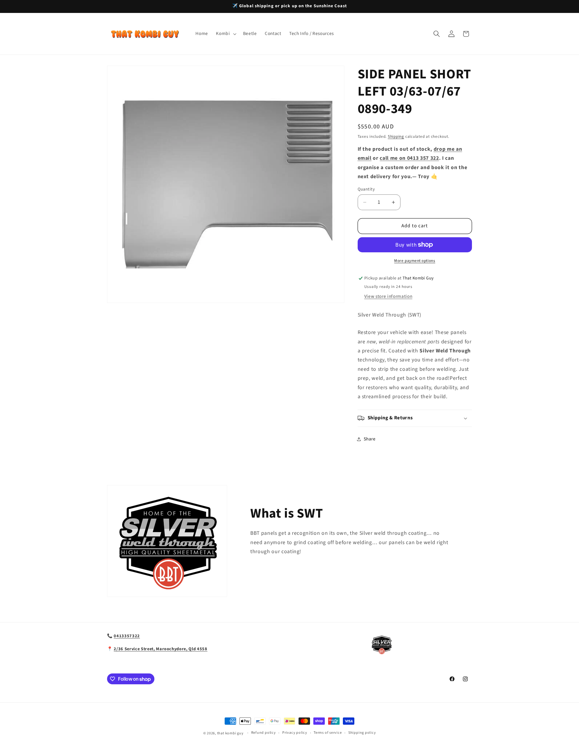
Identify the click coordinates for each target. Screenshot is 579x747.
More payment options (414, 260)
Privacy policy (294, 732)
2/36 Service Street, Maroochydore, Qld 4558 (160, 649)
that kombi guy (230, 733)
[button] (225, 34)
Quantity (366, 189)
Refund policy (263, 732)
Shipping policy (362, 732)
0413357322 (127, 636)
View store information (388, 296)
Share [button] (370, 439)
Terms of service (328, 732)
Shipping (396, 136)
